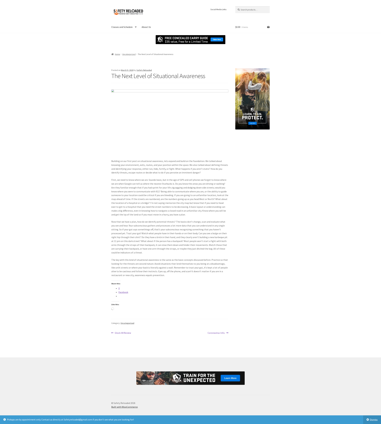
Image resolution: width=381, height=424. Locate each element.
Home (117, 54)
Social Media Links (218, 9)
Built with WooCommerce (124, 406)
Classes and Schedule (122, 26)
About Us (146, 26)
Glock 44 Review (123, 333)
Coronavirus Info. (216, 333)
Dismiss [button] (374, 419)
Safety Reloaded (144, 70)
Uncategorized (129, 54)
